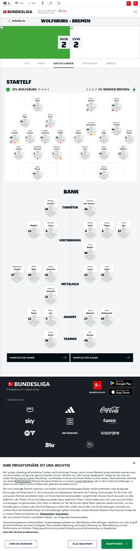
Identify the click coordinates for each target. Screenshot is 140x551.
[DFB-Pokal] (42, 3)
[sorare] (110, 433)
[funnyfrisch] (90, 445)
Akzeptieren (114, 544)
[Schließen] (134, 463)
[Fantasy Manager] (135, 3)
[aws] (30, 409)
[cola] (110, 410)
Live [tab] (26, 63)
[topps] (50, 445)
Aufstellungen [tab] (64, 63)
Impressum (61, 514)
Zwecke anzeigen (20, 544)
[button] (135, 11)
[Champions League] (50, 3)
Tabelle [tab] (111, 63)
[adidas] (70, 410)
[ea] (30, 433)
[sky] (30, 421)
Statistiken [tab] (89, 63)
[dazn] (70, 421)
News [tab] (41, 63)
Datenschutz (47, 514)
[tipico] (110, 421)
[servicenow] (70, 433)
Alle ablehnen (82, 544)
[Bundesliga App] (129, 3)
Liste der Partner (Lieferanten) (20, 532)
